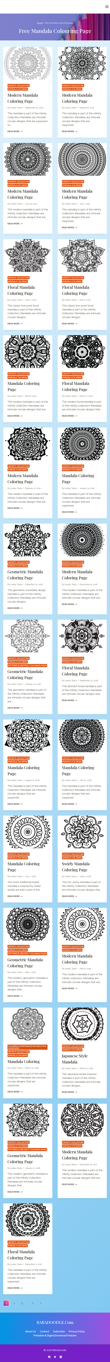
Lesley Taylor (16, 107)
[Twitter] (55, 1356)
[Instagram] (60, 1356)
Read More (15, 131)
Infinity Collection (18, 85)
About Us (30, 1331)
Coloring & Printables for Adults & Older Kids (27, 1047)
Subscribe (59, 1331)
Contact (44, 1331)
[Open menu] (107, 6)
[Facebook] (49, 1356)
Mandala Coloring (17, 89)
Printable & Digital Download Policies (55, 1335)
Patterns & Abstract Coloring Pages (27, 666)
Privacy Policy (77, 1331)
